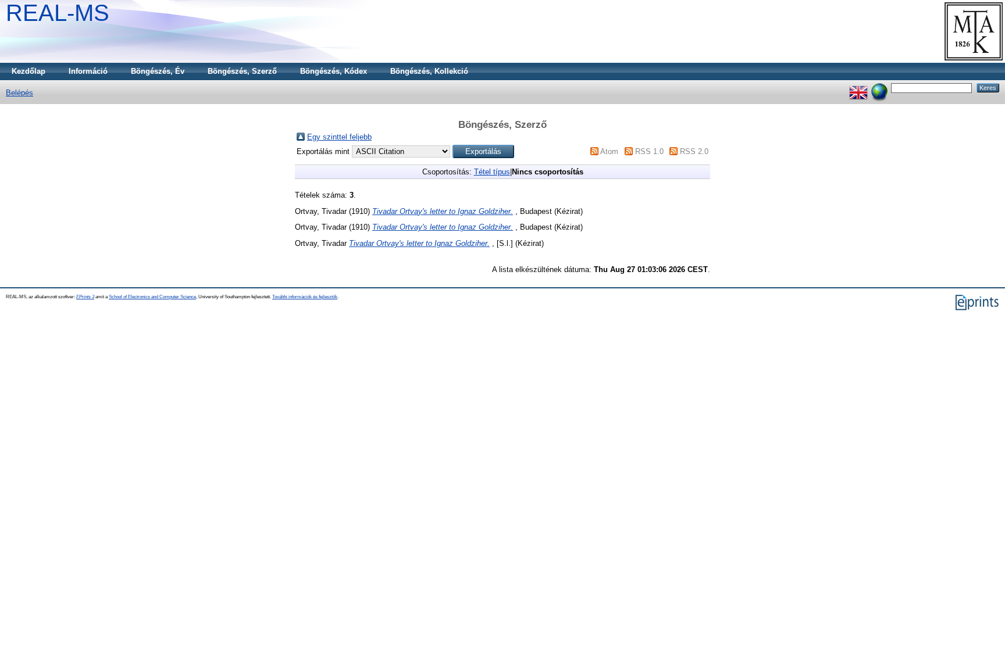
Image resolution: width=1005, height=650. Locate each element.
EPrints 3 (85, 296)
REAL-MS (57, 13)
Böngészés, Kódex (333, 71)
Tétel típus (492, 171)
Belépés (19, 92)
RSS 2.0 (694, 151)
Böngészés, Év (157, 71)
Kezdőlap (28, 71)
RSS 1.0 (649, 151)
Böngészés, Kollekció (429, 71)
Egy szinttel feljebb (339, 137)
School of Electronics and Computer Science (152, 296)
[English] (858, 87)
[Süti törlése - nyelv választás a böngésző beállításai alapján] (879, 87)
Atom (609, 151)
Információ (88, 71)
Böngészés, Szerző (242, 71)
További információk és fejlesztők (304, 296)
